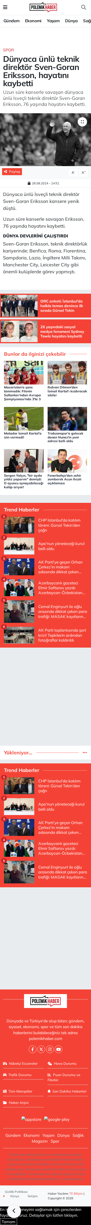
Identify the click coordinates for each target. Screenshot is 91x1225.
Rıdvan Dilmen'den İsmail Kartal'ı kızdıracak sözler (67, 391)
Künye (14, 1196)
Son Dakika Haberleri (69, 1091)
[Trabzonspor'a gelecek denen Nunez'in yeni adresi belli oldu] (67, 418)
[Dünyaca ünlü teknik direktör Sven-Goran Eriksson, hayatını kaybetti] (45, 139)
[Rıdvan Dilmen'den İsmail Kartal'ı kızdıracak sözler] (67, 372)
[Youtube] (58, 1049)
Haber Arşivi (19, 1102)
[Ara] (83, 7)
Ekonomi (33, 20)
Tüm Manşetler (20, 1091)
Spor (8, 49)
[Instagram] (50, 1049)
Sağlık (78, 1135)
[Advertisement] (45, 697)
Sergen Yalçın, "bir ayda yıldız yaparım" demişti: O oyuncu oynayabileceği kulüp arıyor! (23, 481)
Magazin (40, 1141)
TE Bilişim (76, 1193)
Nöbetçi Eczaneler (23, 1063)
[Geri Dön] (14, 1211)
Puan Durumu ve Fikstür (64, 1077)
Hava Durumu (65, 1063)
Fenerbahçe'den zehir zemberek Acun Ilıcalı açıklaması (64, 479)
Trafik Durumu (20, 1075)
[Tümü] (85, 752)
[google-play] (57, 1119)
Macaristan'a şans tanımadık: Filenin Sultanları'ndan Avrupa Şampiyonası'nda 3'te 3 (22, 393)
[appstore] (31, 1119)
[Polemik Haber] (43, 6)
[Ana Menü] (5, 7)
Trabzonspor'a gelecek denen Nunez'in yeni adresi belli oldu (65, 437)
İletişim (33, 1196)
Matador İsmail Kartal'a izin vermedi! (23, 435)
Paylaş (14, 171)
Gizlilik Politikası (16, 1192)
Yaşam (53, 20)
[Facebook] (32, 1049)
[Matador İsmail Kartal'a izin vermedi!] (24, 418)
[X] (41, 1049)
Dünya (71, 20)
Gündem (11, 20)
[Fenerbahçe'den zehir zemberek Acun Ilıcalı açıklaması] (67, 460)
